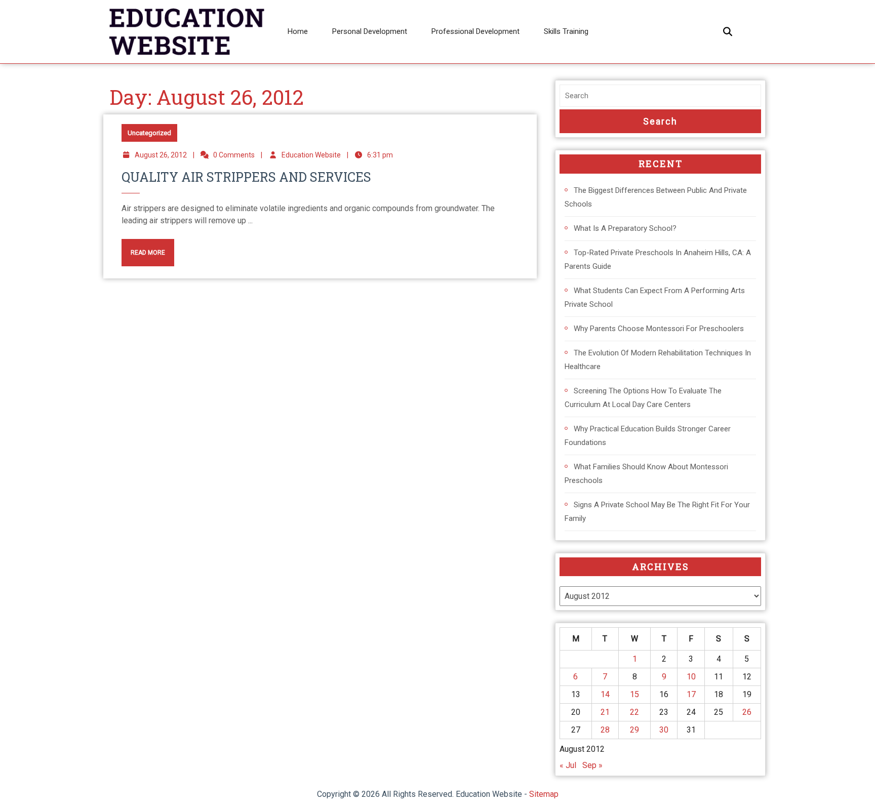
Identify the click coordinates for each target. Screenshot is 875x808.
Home (298, 31)
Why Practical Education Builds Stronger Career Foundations (648, 435)
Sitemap (544, 794)
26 (746, 712)
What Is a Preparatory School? (625, 228)
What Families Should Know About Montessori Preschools (646, 473)
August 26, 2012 (161, 155)
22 (634, 712)
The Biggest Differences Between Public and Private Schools (656, 197)
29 (634, 730)
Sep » (592, 765)
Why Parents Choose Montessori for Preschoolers (659, 328)
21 (605, 712)
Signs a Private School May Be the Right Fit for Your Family (657, 511)
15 (634, 694)
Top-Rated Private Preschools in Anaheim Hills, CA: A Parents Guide (658, 259)
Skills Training (566, 31)
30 (663, 730)
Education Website (311, 155)
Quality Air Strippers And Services (246, 177)
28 (605, 730)
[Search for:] (660, 96)
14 (605, 694)
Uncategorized (149, 133)
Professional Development (475, 31)
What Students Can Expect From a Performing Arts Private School (655, 297)
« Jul (568, 765)
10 (691, 676)
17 (691, 694)
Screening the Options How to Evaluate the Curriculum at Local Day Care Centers (643, 397)
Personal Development (369, 31)
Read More (143, 247)
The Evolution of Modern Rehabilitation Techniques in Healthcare (658, 359)
